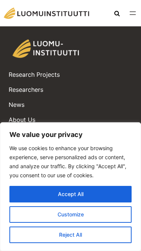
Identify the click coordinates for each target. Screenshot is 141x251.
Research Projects (34, 74)
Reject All (70, 234)
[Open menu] (132, 13)
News (16, 104)
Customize (71, 214)
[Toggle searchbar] (117, 14)
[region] (70, 186)
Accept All (70, 194)
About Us (22, 119)
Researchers (26, 89)
